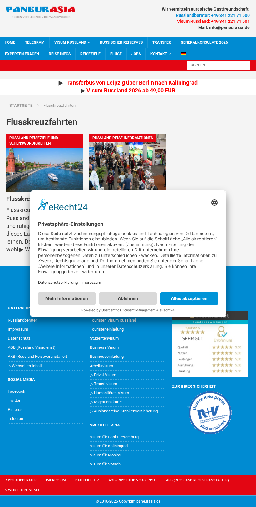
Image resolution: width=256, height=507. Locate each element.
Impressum (18, 329)
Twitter (14, 400)
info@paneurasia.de (229, 27)
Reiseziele (90, 54)
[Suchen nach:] (218, 65)
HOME (10, 42)
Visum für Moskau (106, 455)
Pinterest (16, 409)
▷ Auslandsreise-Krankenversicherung (124, 411)
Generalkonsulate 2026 (204, 42)
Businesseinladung (107, 356)
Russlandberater (22, 320)
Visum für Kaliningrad (109, 446)
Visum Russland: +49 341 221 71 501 (213, 21)
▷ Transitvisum (103, 383)
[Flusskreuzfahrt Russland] (44, 163)
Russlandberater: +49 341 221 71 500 (213, 15)
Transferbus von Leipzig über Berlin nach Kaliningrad (131, 82)
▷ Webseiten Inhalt (25, 365)
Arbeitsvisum (101, 365)
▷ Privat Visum (103, 374)
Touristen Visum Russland (113, 320)
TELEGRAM (35, 42)
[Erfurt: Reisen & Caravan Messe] (127, 163)
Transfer (161, 42)
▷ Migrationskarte (106, 402)
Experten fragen (22, 54)
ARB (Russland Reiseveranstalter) (37, 356)
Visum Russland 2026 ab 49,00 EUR (130, 90)
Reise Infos (60, 54)
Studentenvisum (104, 338)
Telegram (16, 418)
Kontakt (158, 54)
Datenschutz (19, 338)
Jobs (136, 54)
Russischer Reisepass (121, 42)
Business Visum (104, 347)
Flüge (116, 54)
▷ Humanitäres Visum (109, 393)
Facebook (16, 391)
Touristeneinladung (107, 329)
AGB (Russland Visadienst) (32, 347)
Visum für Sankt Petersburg (114, 437)
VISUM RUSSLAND (70, 42)
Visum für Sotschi (105, 464)
